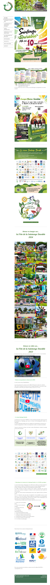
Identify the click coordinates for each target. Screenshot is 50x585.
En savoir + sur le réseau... (41, 473)
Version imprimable (20, 575)
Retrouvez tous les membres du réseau (30, 222)
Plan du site (27, 575)
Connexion (44, 575)
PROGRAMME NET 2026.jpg (24, 84)
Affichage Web (43, 576)
